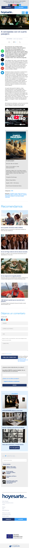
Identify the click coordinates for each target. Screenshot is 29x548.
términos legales (9, 353)
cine (19, 195)
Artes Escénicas (5, 510)
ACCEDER (21, 7)
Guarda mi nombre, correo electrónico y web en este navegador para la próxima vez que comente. (14, 339)
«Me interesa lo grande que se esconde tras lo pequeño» (12, 300)
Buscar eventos (6, 464)
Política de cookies (6, 513)
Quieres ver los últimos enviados (10, 378)
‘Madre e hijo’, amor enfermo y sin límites (11, 467)
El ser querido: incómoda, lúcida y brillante (12, 227)
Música (3, 507)
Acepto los (7, 353)
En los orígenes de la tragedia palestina (11, 276)
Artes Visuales (5, 501)
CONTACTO (8, 7)
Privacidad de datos (6, 514)
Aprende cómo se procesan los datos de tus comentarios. (23, 360)
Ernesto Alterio (15, 196)
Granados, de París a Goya (11, 477)
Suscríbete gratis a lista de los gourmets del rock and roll (11, 482)
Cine (12, 190)
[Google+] (7, 319)
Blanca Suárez (13, 195)
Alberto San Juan (15, 193)
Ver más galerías (14, 447)
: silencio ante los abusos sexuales (14, 252)
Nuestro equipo (5, 516)
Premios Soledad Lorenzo (7, 502)
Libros (3, 504)
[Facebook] (2, 319)
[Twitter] (4, 319)
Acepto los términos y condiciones (11, 381)
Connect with (4, 316)
